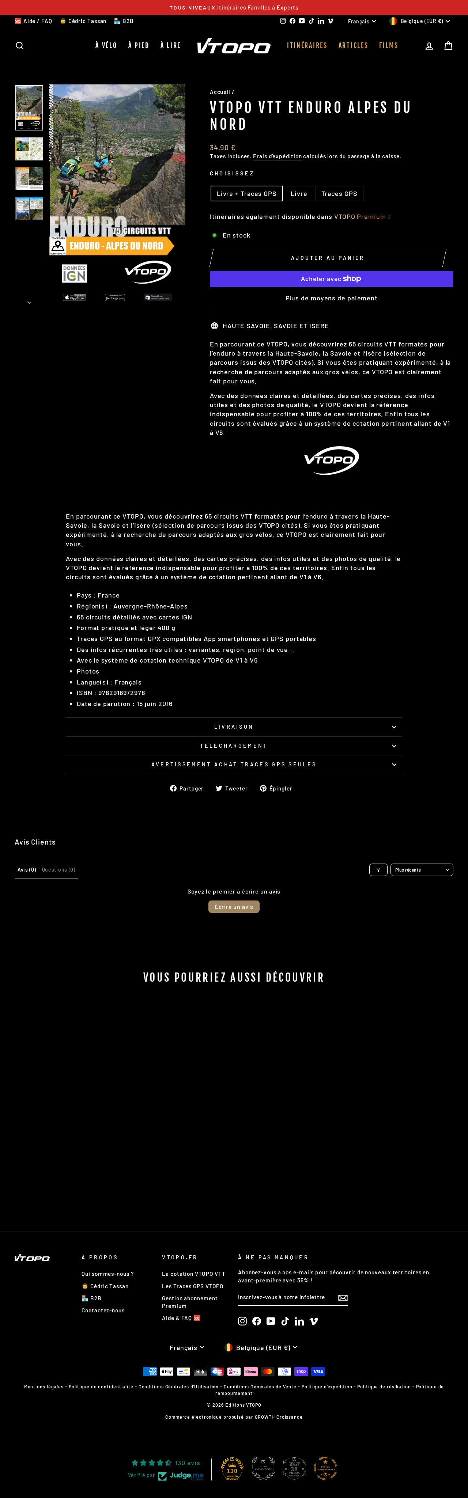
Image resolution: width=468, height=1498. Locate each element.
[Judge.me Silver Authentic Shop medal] (263, 1468)
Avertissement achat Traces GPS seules (234, 764)
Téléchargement (234, 746)
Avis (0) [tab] (27, 869)
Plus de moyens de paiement (332, 298)
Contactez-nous (103, 1310)
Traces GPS (339, 193)
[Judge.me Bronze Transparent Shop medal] (325, 1468)
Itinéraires (307, 45)
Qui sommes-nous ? (107, 1273)
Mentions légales (44, 1386)
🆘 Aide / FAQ (33, 21)
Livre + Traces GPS (247, 193)
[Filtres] (378, 870)
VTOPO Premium (360, 216)
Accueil (220, 91)
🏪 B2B (124, 21)
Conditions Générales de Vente (260, 1386)
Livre (299, 193)
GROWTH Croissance (279, 1417)
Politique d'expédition (327, 1386)
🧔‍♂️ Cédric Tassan (83, 21)
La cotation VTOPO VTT (194, 1273)
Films (389, 45)
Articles (354, 45)
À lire (171, 45)
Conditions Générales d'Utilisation (179, 1386)
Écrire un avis (234, 906)
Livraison (234, 727)
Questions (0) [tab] (58, 869)
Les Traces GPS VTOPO (193, 1286)
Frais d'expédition (277, 156)
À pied (139, 45)
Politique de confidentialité (101, 1386)
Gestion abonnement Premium (190, 1302)
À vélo (106, 45)
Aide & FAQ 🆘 (181, 1318)
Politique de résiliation (384, 1386)
